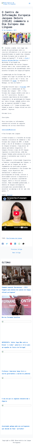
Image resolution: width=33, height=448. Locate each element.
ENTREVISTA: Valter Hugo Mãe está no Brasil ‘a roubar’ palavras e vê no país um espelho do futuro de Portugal (16, 345)
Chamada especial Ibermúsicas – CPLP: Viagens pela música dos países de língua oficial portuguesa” (16, 290)
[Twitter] (7, 243)
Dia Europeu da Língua (14, 238)
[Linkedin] (15, 243)
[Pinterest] (11, 243)
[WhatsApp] (19, 243)
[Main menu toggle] (29, 3)
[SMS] (23, 243)
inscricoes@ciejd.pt (9, 129)
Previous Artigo (16, 249)
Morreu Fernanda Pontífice (11, 317)
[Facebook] (3, 243)
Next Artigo (16, 252)
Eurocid (9, 195)
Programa (23, 87)
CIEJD (14, 81)
